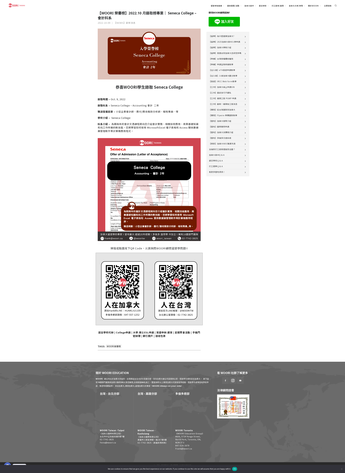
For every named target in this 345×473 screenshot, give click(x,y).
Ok (234, 469)
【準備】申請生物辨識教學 (221, 64)
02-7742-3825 (107, 439)
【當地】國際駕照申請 (219, 126)
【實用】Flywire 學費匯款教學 (223, 115)
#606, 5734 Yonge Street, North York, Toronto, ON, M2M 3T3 (188, 439)
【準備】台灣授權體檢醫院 (221, 58)
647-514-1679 (182, 445)
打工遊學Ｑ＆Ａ (216, 166)
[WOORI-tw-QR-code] (176, 290)
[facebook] (225, 380)
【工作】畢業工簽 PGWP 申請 (222, 98)
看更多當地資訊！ (217, 172)
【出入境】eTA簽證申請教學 (222, 70)
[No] (341, 469)
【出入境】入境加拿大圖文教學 (223, 75)
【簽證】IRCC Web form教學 (223, 81)
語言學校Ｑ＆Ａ (216, 160)
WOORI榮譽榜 (114, 346)
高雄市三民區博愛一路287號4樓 (152, 439)
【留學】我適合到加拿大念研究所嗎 (225, 53)
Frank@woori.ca (183, 448)
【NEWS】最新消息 (125, 22)
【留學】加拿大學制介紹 (220, 47)
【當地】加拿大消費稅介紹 (221, 132)
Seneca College (120, 117)
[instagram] (233, 380)
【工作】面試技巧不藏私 (220, 92)
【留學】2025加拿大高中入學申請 (224, 41)
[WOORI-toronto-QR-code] (122, 290)
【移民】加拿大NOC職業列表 (222, 143)
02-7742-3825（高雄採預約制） (153, 442)
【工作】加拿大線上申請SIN (222, 87)
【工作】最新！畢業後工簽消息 (223, 104)
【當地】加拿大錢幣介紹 (220, 121)
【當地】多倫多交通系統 (220, 138)
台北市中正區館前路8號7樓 (112, 436)
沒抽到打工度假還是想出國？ (222, 149)
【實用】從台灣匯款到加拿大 (222, 109)
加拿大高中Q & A (217, 155)
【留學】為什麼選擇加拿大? (221, 36)
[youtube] (240, 380)
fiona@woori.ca (108, 442)
